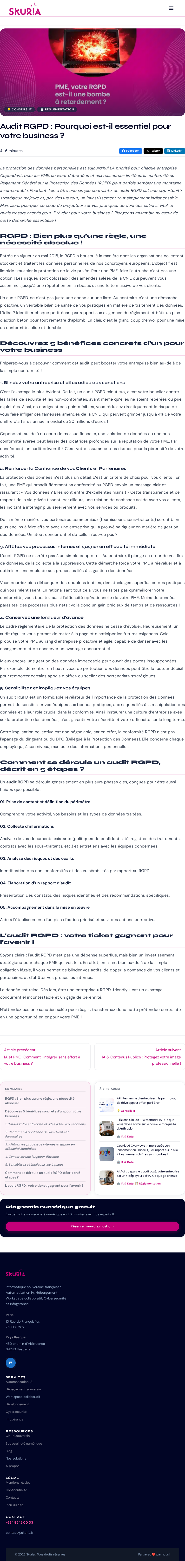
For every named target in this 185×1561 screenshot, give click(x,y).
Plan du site (14, 1505)
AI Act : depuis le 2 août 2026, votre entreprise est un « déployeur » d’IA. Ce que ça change (148, 1174)
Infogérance (14, 1419)
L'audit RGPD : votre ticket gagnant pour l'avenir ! (44, 1185)
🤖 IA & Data (125, 1136)
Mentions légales (18, 1482)
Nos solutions (16, 1458)
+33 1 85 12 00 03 (19, 1522)
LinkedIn (176, 151)
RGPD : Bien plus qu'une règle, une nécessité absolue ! (39, 1100)
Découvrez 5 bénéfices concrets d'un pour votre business (43, 1113)
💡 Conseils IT (19, 109)
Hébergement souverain (23, 1389)
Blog (9, 1451)
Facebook (132, 151)
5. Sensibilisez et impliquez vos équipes (34, 1165)
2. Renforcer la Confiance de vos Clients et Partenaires (36, 1134)
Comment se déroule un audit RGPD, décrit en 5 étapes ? (42, 1175)
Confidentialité (16, 1490)
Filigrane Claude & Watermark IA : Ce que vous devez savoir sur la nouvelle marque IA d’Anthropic (146, 1124)
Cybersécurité (16, 1412)
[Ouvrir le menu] (171, 8)
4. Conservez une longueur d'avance (32, 1157)
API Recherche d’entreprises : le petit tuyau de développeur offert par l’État (146, 1101)
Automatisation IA (19, 1382)
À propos (13, 1466)
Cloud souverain (18, 1436)
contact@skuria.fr (19, 1532)
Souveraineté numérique (24, 1443)
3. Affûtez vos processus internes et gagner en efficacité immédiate (40, 1146)
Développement (17, 1404)
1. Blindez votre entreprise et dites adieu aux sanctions (45, 1124)
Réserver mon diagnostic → (92, 1226)
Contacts (13, 1497)
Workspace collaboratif (23, 1397)
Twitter (155, 151)
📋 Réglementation (57, 109)
